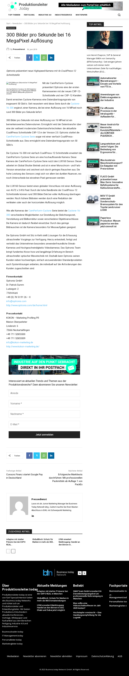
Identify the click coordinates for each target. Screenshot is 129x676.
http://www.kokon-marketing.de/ (22, 346)
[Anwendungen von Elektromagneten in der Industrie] (93, 97)
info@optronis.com (16, 301)
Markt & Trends (91, 165)
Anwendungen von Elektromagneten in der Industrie (110, 97)
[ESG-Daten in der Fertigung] (105, 40)
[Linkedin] (51, 57)
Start (8, 23)
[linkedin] (32, 515)
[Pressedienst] (8, 49)
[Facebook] (29, 57)
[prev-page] (8, 551)
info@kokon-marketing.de (19, 342)
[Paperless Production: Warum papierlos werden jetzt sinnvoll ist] (93, 220)
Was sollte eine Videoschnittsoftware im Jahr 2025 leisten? (87, 605)
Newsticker (17, 23)
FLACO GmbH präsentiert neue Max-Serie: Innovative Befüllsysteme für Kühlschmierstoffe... (111, 182)
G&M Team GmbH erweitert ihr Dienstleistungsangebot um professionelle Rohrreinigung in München (88, 595)
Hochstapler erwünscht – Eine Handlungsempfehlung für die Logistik (87, 615)
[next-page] (13, 551)
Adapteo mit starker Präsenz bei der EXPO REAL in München (52, 592)
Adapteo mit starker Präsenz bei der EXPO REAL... (15, 542)
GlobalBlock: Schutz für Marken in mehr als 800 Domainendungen (53, 599)
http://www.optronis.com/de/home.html (26, 305)
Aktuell (90, 47)
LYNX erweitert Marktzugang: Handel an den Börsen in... (69, 542)
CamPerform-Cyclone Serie (20, 136)
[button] (119, 15)
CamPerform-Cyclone (40, 210)
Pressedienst (19, 49)
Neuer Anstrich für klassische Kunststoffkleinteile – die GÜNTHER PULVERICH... (111, 130)
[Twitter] (37, 57)
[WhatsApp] (44, 57)
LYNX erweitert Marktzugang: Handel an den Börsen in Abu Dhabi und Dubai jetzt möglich (51, 607)
